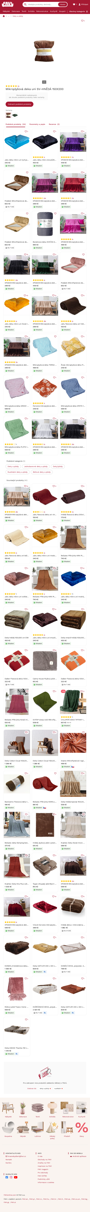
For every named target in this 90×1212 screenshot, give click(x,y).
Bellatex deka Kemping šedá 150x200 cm (22, 843)
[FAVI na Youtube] (15, 1177)
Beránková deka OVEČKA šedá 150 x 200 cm (51, 242)
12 (55, 295)
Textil (24, 11)
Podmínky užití (44, 1179)
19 (55, 896)
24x (45, 198)
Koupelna (63, 11)
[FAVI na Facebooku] (7, 1177)
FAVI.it (61, 1199)
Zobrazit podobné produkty (19, 104)
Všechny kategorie (77, 11)
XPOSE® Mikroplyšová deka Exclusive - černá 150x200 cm (29, 283)
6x (16, 922)
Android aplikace (79, 1156)
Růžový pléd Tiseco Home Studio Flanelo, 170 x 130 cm (27, 1007)
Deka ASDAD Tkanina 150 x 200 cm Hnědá (22, 1048)
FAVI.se (67, 1199)
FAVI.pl (32, 1199)
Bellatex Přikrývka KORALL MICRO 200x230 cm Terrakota (56, 802)
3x (72, 239)
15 (27, 254)
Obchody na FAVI (44, 1159)
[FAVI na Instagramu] (11, 1177)
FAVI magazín (43, 1169)
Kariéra (8, 1163)
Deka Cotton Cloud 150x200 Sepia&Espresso (51, 761)
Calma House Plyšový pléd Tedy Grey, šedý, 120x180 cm (56, 679)
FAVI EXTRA (42, 1176)
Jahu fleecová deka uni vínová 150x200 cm (50, 515)
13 (83, 691)
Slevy (82, 1136)
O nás (40, 1156)
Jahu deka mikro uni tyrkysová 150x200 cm (22, 160)
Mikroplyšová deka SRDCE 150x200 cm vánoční (24, 406)
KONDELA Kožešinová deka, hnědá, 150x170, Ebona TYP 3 (28, 966)
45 (27, 295)
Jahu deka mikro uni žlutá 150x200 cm (21, 324)
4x (44, 280)
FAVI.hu (46, 1199)
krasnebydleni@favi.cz (17, 1156)
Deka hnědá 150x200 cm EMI (16, 638)
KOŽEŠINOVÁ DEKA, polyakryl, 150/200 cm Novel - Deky (56, 1007)
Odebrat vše (31, 1088)
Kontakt (9, 1159)
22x (73, 881)
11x (72, 157)
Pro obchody (43, 1173)
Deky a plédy (18, 16)
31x (73, 198)
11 (55, 486)
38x (45, 321)
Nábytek (6, 11)
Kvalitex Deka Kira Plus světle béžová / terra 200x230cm (28, 884)
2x (18, 86)
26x (16, 280)
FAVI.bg (84, 1199)
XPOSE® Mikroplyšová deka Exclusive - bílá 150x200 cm (56, 447)
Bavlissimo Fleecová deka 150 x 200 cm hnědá (24, 802)
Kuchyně (53, 11)
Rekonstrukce (42, 11)
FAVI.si (13, 1202)
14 (55, 609)
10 (83, 568)
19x (16, 362)
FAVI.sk (25, 1199)
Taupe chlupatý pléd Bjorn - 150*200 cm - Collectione (55, 884)
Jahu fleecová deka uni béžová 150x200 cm (23, 556)
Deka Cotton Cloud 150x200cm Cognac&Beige (23, 761)
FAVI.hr (54, 1199)
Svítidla (31, 11)
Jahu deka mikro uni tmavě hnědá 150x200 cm (52, 638)
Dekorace (16, 11)
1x (44, 157)
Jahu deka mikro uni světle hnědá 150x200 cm (24, 597)
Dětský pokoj (52, 1137)
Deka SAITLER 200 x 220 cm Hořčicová (49, 966)
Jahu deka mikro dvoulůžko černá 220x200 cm (52, 160)
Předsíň (67, 1136)
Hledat (62, 4)
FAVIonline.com (10, 1195)
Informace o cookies (46, 1182)
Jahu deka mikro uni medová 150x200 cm (50, 556)
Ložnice (38, 1136)
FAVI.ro (39, 1199)
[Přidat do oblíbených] (27, 172)
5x (44, 444)
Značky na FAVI (44, 1163)
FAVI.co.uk (76, 1199)
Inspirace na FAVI (45, 1166)
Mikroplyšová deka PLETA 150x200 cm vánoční (24, 447)
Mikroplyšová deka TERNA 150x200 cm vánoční (52, 365)
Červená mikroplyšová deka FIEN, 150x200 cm (52, 406)
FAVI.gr (7, 1202)
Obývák (23, 1136)
